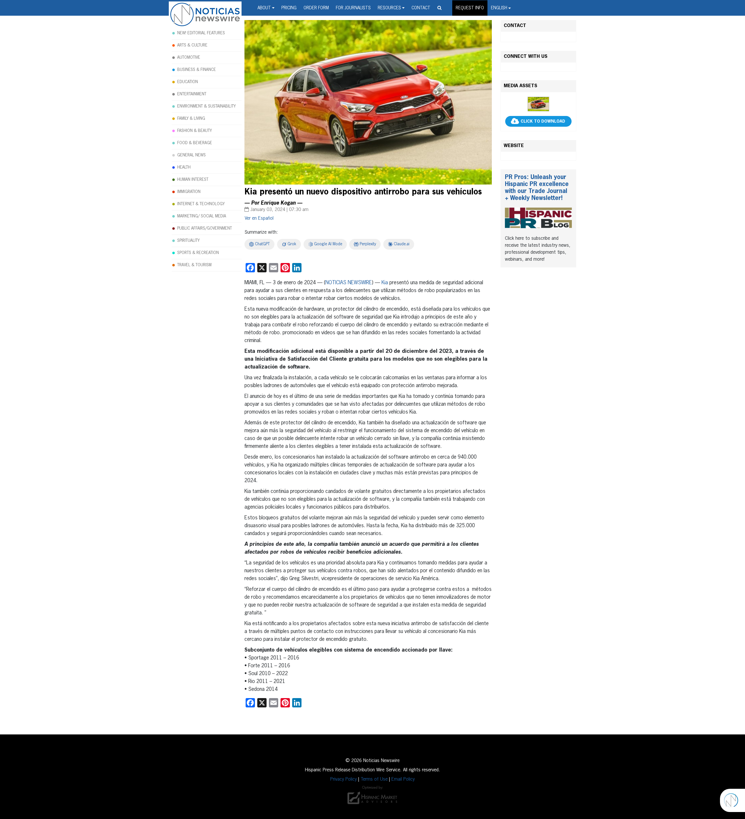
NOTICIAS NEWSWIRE (348, 282)
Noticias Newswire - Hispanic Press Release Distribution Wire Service (205, 14)
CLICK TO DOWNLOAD (543, 121)
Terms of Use (374, 779)
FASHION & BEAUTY (194, 131)
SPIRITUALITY (188, 241)
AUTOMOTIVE (188, 58)
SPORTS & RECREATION (198, 253)
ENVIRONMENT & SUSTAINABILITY (206, 106)
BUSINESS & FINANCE (196, 70)
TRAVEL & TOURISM (194, 265)
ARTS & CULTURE (192, 45)
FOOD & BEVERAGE (194, 143)
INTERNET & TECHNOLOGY (201, 204)
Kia (385, 282)
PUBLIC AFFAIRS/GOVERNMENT (204, 228)
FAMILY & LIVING (191, 119)
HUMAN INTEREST (192, 180)
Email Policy (403, 779)
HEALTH (184, 167)
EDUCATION (187, 82)
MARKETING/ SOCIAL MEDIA (201, 216)
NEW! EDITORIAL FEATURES (201, 33)
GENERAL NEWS (191, 155)
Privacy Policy (343, 779)
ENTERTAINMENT (191, 94)
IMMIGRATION (189, 192)
